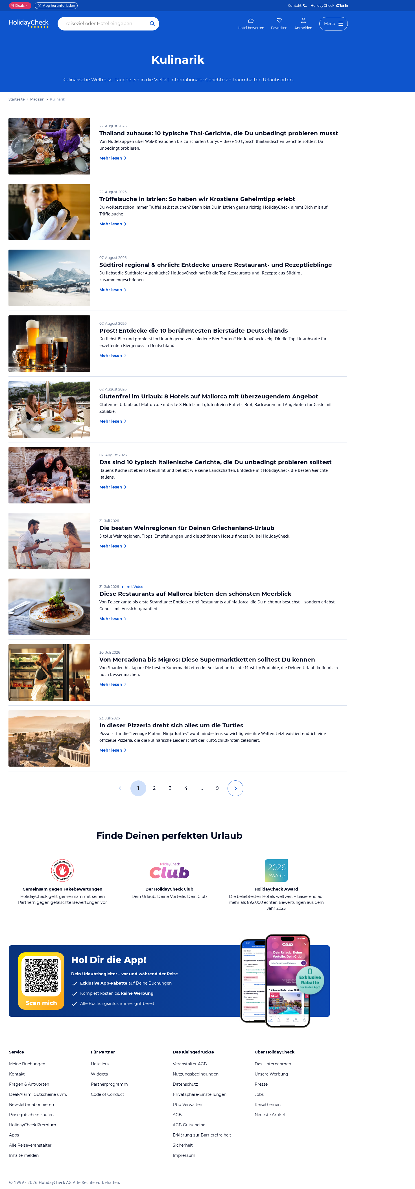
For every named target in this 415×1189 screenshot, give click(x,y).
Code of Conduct (107, 1094)
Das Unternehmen (273, 1063)
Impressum (184, 1155)
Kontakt (295, 5)
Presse (261, 1084)
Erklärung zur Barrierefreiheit (202, 1135)
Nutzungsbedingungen (196, 1074)
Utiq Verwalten (187, 1104)
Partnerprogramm (109, 1084)
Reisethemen (268, 1104)
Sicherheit (183, 1145)
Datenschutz (185, 1084)
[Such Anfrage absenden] (152, 23)
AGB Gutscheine (189, 1124)
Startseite (16, 99)
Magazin (37, 99)
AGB (177, 1114)
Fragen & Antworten (29, 1084)
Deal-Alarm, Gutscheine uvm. (38, 1094)
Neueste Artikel (270, 1114)
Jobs (259, 1094)
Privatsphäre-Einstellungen (199, 1094)
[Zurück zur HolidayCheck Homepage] (29, 23)
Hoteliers (100, 1063)
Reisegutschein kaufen (31, 1114)
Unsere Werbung (271, 1074)
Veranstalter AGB (190, 1063)
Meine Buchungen (27, 1063)
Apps (14, 1135)
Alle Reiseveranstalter (30, 1145)
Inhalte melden (24, 1155)
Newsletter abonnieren (31, 1104)
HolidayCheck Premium (32, 1124)
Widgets (99, 1074)
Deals (18, 5)
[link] (251, 23)
